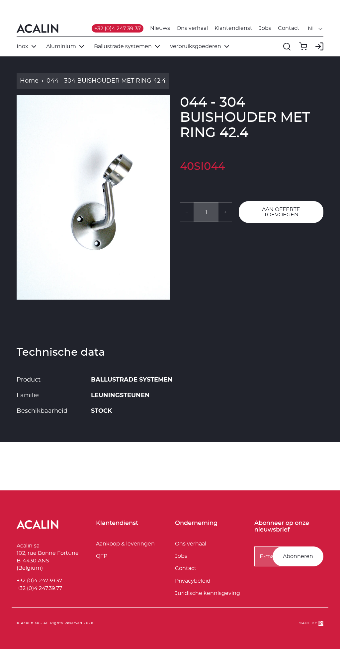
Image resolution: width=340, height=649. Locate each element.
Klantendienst (233, 28)
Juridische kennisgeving (207, 593)
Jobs (265, 28)
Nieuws (160, 28)
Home (29, 81)
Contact (288, 28)
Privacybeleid (193, 581)
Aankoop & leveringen (125, 543)
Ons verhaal (192, 28)
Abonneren (298, 556)
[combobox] (315, 28)
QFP (101, 556)
